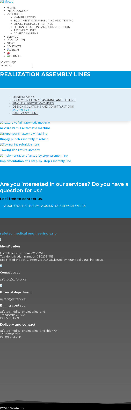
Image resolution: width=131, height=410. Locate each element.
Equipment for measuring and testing (44, 100)
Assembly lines (24, 110)
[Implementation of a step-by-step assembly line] (34, 155)
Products (14, 14)
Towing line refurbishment (20, 150)
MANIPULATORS (25, 17)
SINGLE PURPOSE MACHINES (33, 23)
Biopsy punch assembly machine (24, 139)
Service (12, 36)
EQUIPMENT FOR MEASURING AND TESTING (43, 20)
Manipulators (23, 97)
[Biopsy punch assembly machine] (23, 133)
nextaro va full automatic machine (25, 128)
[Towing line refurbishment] (19, 144)
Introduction (18, 10)
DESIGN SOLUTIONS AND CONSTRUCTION (42, 27)
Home (11, 7)
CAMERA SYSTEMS (26, 33)
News (11, 43)
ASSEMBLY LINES (25, 30)
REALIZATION (16, 40)
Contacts (14, 46)
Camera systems (25, 113)
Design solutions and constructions (43, 106)
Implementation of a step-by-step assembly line (35, 161)
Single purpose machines (33, 103)
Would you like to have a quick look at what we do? (45, 205)
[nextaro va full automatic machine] (25, 122)
